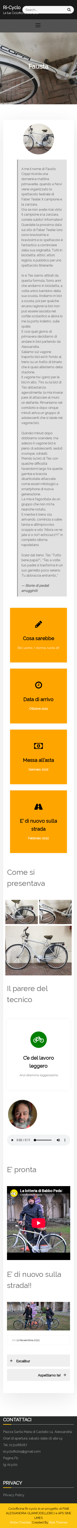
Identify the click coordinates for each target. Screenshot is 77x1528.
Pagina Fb (10, 1458)
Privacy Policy (13, 1495)
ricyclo (12, 1465)
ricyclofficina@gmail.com (22, 1451)
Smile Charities (21, 1522)
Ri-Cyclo (12, 7)
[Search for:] (56, 10)
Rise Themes (58, 1522)
